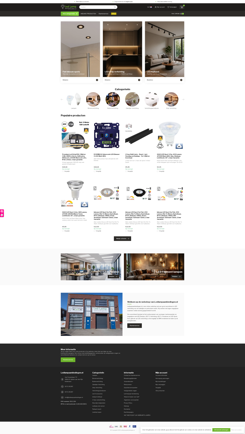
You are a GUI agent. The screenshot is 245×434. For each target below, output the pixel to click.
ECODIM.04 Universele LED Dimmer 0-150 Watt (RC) (107, 155)
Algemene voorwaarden (131, 400)
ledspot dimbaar (97, 397)
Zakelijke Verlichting (98, 384)
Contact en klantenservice (132, 375)
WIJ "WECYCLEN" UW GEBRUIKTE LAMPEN (137, 415)
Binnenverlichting (97, 378)
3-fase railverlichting (98, 400)
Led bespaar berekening (131, 394)
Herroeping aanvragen (162, 378)
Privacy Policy (128, 403)
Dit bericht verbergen (221, 430)
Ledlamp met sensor (98, 406)
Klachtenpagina (128, 412)
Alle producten (160, 391)
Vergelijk (67, 171)
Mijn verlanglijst (160, 384)
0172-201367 (69, 386)
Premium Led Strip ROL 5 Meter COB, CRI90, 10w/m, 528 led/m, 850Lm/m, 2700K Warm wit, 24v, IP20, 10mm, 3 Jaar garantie (74, 156)
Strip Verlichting (97, 388)
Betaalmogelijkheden (130, 378)
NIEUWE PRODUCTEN (88, 14)
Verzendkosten (128, 381)
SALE (114, 14)
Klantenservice (103, 14)
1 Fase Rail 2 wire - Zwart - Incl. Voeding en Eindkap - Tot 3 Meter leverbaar (137, 156)
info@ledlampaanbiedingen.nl (74, 397)
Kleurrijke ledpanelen (98, 403)
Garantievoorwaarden (130, 388)
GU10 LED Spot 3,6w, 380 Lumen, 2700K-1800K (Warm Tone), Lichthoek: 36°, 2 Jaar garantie (74, 214)
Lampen (94, 375)
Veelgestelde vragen (130, 391)
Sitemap (126, 406)
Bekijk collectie (121, 238)
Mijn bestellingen (161, 381)
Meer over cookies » (236, 430)
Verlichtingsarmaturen (99, 391)
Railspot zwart (96, 409)
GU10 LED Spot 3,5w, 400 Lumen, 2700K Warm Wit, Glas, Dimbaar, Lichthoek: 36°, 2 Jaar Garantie (169, 156)
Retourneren (128, 384)
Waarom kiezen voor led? (131, 397)
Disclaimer (127, 409)
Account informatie (161, 375)
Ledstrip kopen (96, 412)
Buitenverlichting (97, 381)
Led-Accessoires (97, 394)
